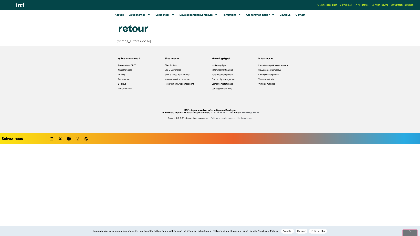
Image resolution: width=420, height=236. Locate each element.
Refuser (301, 231)
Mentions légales (245, 118)
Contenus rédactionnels (222, 84)
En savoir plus (318, 231)
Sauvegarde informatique (269, 70)
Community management (223, 79)
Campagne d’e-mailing (222, 88)
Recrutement (124, 79)
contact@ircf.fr (250, 112)
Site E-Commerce (173, 70)
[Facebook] (69, 139)
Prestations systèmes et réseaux (273, 65)
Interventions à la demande (177, 79)
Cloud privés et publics (268, 74)
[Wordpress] (86, 139)
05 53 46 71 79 (224, 112)
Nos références (125, 70)
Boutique (122, 84)
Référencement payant (222, 74)
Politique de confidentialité (223, 118)
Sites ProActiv (171, 65)
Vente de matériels (266, 84)
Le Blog (121, 74)
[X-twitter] (60, 139)
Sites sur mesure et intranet (177, 74)
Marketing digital (219, 65)
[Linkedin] (51, 139)
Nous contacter (125, 88)
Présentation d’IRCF (127, 65)
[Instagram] (78, 139)
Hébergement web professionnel (179, 84)
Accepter (287, 231)
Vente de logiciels (266, 79)
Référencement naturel (222, 70)
